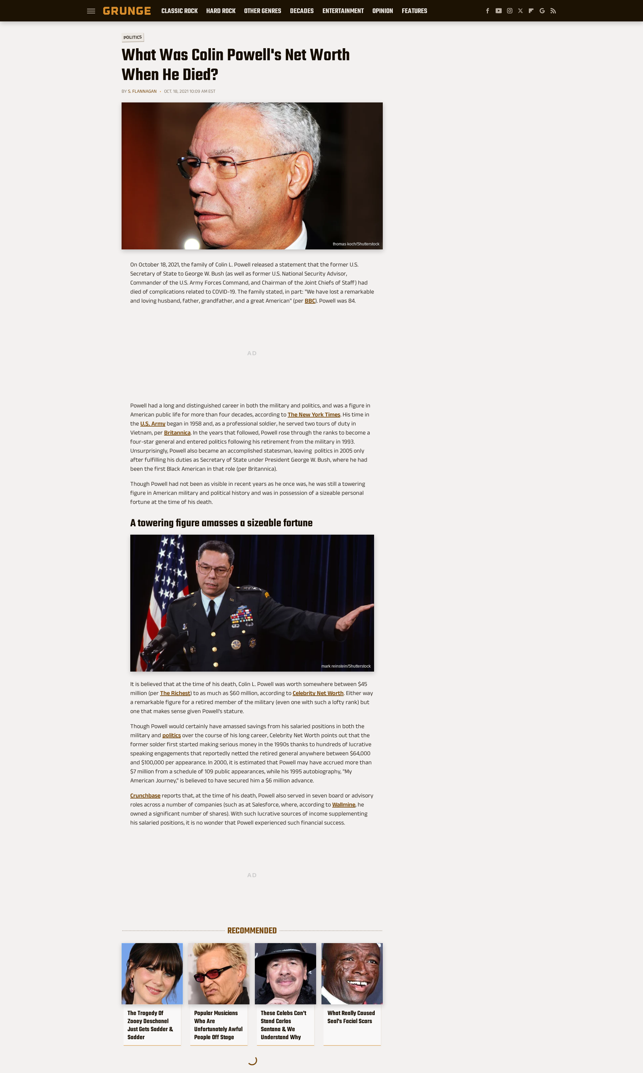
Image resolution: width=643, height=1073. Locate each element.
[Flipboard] (531, 10)
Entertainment (343, 10)
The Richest (175, 693)
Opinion (382, 10)
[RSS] (553, 10)
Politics (133, 37)
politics (171, 735)
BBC (310, 300)
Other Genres (262, 10)
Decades (302, 10)
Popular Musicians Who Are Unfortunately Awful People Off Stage (218, 1025)
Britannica (177, 432)
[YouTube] (499, 10)
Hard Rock (220, 10)
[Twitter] (520, 10)
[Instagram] (509, 10)
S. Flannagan (142, 91)
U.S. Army (152, 423)
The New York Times (314, 414)
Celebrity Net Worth (318, 693)
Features (414, 10)
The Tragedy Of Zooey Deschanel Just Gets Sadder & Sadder (150, 1025)
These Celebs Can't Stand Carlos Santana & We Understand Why (283, 1025)
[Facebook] (487, 10)
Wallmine (343, 804)
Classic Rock (179, 10)
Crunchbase (145, 795)
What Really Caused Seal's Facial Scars (351, 1017)
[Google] (542, 10)
